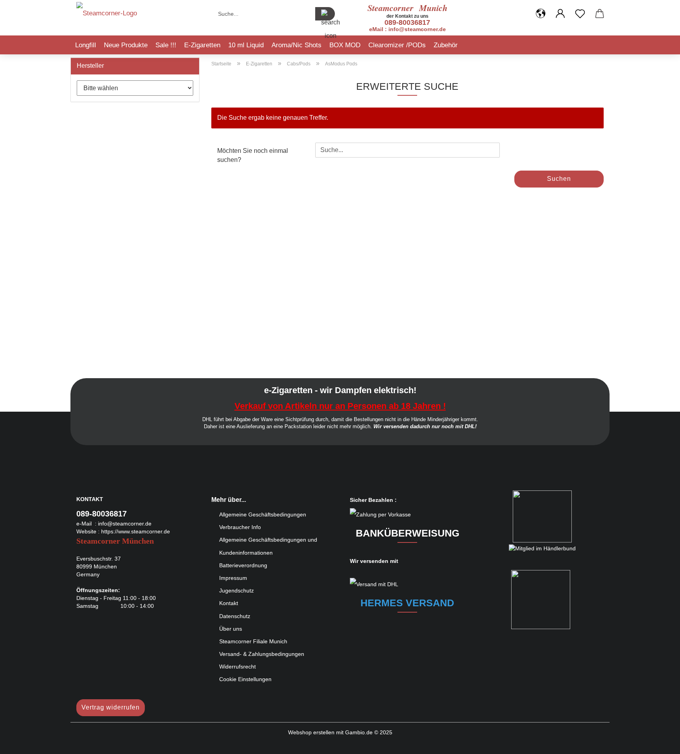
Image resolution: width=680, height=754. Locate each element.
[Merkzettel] (580, 14)
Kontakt (228, 603)
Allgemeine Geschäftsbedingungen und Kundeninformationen (268, 546)
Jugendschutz (236, 590)
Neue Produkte (126, 45)
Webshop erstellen (311, 732)
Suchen (559, 178)
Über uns (230, 629)
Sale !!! (165, 45)
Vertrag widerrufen (110, 707)
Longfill (85, 45)
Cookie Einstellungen (245, 679)
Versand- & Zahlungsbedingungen (261, 654)
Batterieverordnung (243, 565)
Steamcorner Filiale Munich (253, 641)
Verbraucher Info (240, 527)
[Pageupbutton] (658, 742)
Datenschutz (234, 616)
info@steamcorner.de (125, 523)
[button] (541, 14)
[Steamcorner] (106, 16)
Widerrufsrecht (237, 666)
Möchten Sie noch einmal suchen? (252, 155)
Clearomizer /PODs (397, 45)
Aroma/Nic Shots (297, 45)
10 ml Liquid (246, 45)
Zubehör (446, 45)
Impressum (233, 578)
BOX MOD (344, 45)
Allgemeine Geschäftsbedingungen (262, 514)
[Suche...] (325, 13)
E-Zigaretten (202, 45)
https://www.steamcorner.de (135, 531)
